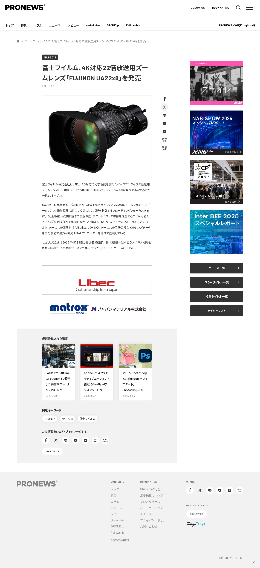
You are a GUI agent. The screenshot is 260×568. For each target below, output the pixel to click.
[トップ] (18, 41)
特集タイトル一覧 (217, 296)
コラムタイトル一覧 (216, 282)
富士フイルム (87, 418)
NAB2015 (50, 57)
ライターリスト (216, 310)
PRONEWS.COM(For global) (237, 25)
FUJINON (50, 418)
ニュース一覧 (216, 268)
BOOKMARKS (220, 7)
